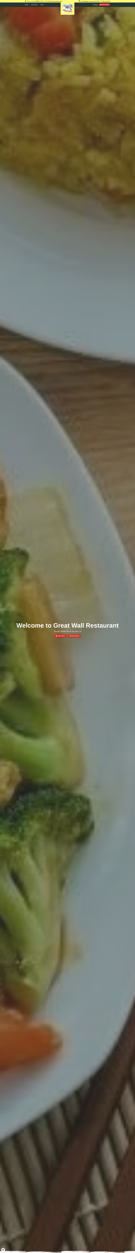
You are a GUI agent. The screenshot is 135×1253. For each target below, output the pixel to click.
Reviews (95, 4)
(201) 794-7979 (106, 1)
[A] (3, 1250)
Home (26, 4)
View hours (56, 1)
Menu (42, 4)
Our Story (34, 4)
